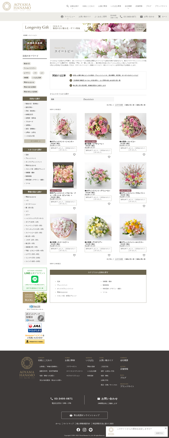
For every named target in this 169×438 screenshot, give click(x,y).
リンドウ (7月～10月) (33, 258)
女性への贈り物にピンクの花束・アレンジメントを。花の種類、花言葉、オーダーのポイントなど (105, 75)
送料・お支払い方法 (107, 371)
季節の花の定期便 (30, 87)
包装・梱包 (104, 376)
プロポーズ (29, 121)
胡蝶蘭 (26, 78)
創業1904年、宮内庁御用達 (49, 371)
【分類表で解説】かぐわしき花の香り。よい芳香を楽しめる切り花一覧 (97, 80)
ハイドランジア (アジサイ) (34, 218)
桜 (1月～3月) (30, 236)
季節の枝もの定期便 (30, 92)
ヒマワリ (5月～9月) (32, 254)
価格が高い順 (140, 105)
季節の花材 (91, 366)
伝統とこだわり (89, 6)
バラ (35, 73)
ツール (28, 183)
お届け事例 (102, 6)
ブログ (148, 6)
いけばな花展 (91, 371)
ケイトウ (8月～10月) (33, 261)
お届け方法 (104, 380)
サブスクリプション (73, 376)
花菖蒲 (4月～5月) (32, 247)
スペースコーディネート (74, 371)
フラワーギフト (71, 366)
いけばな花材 (36, 78)
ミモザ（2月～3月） (32, 240)
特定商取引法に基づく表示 (103, 424)
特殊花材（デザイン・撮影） (35, 180)
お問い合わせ (147, 16)
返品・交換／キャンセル (109, 385)
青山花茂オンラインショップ (84, 415)
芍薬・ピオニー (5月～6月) (35, 250)
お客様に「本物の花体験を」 (49, 366)
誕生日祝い (29, 107)
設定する (159, 433)
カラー (28, 215)
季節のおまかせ (29, 82)
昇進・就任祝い (31, 111)
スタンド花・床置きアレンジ (35, 169)
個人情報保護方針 (83, 424)
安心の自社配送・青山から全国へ (51, 380)
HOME (25, 35)
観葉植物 (29, 176)
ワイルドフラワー (30, 68)
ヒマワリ (27, 73)
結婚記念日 (29, 114)
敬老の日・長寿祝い (32, 104)
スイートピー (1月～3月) (34, 233)
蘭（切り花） (30, 208)
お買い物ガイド (85, 17)
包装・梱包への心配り (47, 376)
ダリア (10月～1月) (32, 222)
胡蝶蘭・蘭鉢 (30, 172)
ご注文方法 (104, 366)
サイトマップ (68, 424)
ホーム (58, 424)
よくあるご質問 (101, 17)
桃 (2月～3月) (30, 243)
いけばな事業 (116, 6)
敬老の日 (27, 63)
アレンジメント (31, 158)
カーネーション (31, 204)
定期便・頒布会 (31, 118)
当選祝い (29, 125)
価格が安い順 (129, 105)
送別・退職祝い (31, 129)
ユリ (41, 73)
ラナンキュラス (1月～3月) (35, 229)
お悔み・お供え (31, 132)
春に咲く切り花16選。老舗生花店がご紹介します (89, 85)
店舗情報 (138, 6)
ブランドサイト (161, 6)
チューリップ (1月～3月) (34, 225)
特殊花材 (90, 376)
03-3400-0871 (61, 398)
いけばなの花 (30, 136)
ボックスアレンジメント (34, 162)
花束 (27, 155)
